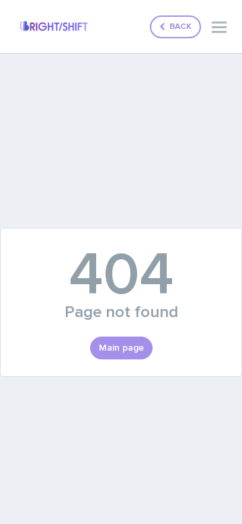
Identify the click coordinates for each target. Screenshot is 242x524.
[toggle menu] (219, 27)
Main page (121, 347)
